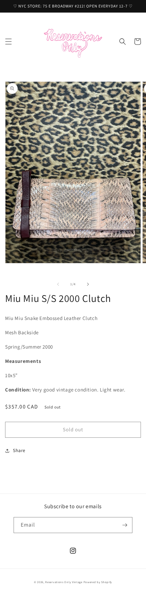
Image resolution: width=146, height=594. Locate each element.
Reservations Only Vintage (64, 582)
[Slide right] (87, 284)
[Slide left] (58, 284)
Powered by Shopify (98, 582)
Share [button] (19, 450)
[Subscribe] (124, 525)
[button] (8, 41)
